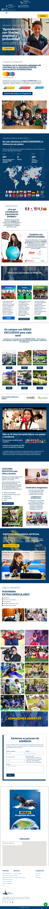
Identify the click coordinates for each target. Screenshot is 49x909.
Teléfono (27, 751)
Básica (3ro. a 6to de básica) (33, 760)
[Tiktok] (10, 902)
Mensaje (8, 764)
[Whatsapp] (5, 902)
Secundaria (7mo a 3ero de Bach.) (34, 762)
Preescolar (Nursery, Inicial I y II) (34, 757)
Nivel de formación (29, 756)
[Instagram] (7, 902)
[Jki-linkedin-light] (12, 902)
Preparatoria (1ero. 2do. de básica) (34, 759)
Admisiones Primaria (24, 318)
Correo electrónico (10, 757)
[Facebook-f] (3, 902)
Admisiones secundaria (40, 318)
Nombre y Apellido (10, 751)
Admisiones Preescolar (8, 318)
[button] (3, 615)
